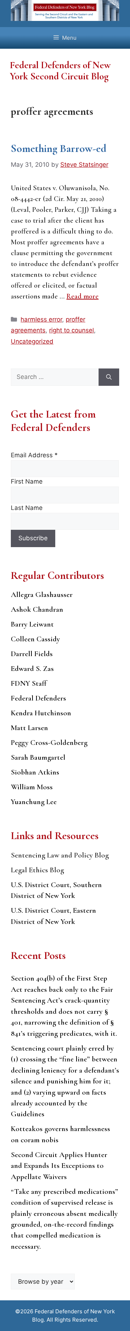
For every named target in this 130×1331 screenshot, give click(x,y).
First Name (27, 481)
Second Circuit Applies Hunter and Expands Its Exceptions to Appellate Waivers (59, 1165)
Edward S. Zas (32, 668)
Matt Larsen (29, 727)
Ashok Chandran (37, 609)
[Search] (109, 377)
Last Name (27, 507)
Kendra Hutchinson (41, 712)
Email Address (34, 455)
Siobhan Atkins (35, 772)
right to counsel (71, 330)
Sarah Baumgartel (38, 757)
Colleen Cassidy (35, 638)
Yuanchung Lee (34, 801)
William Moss (32, 786)
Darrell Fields (32, 653)
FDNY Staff (29, 683)
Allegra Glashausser (42, 594)
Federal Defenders (38, 698)
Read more (82, 296)
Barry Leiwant (32, 624)
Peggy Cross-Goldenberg (49, 742)
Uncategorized (32, 341)
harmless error (41, 319)
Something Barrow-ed (59, 148)
